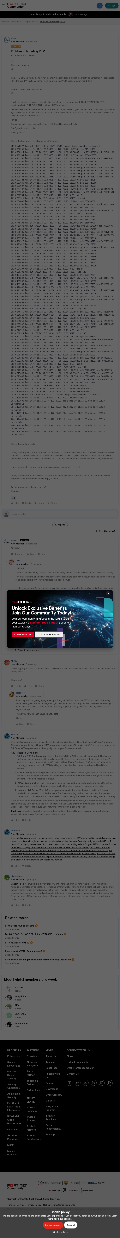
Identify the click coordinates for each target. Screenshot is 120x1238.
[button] (60, 1232)
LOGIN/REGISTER (22, 634)
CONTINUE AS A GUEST (48, 634)
